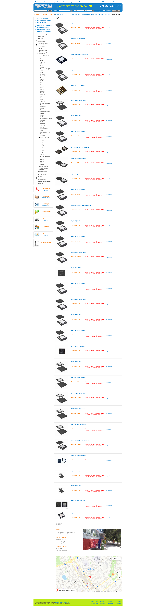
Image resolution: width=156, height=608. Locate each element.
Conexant (42, 72)
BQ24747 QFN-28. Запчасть (78, 393)
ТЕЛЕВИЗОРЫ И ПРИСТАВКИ (44, 31)
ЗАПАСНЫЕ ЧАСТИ (41, 24)
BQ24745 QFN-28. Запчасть (78, 377)
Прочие (42, 164)
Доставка (119, 603)
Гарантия (110, 603)
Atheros (42, 64)
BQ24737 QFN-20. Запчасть (78, 315)
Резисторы (40, 173)
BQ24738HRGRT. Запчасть (78, 346)
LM (42, 142)
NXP (41, 99)
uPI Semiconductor (45, 156)
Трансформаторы (42, 179)
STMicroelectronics (45, 132)
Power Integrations (45, 111)
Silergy (42, 127)
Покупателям (94, 601)
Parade (42, 108)
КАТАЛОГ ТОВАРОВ (60, 14)
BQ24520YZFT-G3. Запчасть (78, 85)
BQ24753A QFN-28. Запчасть (78, 424)
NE (42, 144)
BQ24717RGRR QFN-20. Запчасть (80, 147)
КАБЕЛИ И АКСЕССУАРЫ (43, 27)
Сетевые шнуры (42, 174)
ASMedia (42, 62)
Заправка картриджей (51, 2)
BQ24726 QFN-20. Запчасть (78, 221)
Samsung (42, 120)
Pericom (42, 110)
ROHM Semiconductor (46, 118)
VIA (41, 158)
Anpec (42, 60)
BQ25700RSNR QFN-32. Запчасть (80, 513)
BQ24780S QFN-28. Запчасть (78, 500)
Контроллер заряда (43, 43)
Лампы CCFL (41, 45)
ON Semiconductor (45, 103)
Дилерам (102, 601)
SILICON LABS (44, 128)
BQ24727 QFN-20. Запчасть (78, 236)
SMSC (42, 130)
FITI (41, 77)
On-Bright (42, 105)
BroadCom (43, 67)
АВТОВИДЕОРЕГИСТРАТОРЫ (44, 20)
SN (42, 147)
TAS (43, 149)
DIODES (42, 74)
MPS (41, 96)
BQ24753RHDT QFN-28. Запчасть (80, 440)
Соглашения (94, 603)
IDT (41, 84)
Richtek (42, 115)
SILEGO (42, 125)
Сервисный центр (68, 2)
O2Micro (42, 101)
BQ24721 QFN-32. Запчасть (78, 158)
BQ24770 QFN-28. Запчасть (78, 455)
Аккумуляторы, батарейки (45, 34)
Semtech (42, 123)
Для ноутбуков (43, 50)
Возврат (119, 601)
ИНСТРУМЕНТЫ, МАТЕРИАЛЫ (44, 25)
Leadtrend (42, 89)
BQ (42, 139)
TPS (43, 152)
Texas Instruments (45, 137)
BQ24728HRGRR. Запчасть (78, 268)
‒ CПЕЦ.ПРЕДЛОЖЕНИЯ (42, 18)
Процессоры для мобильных (43, 168)
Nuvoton (42, 98)
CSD (43, 140)
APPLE (41, 48)
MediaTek (42, 94)
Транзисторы (41, 178)
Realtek (42, 113)
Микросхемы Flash (44, 166)
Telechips (42, 135)
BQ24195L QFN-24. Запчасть (78, 23)
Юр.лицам (102, 603)
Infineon (42, 86)
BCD (41, 65)
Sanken (42, 122)
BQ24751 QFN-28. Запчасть (78, 408)
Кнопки (39, 40)
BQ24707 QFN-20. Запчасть (78, 116)
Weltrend (42, 161)
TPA (43, 151)
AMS (41, 58)
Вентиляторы (41, 36)
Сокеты (40, 176)
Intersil (42, 87)
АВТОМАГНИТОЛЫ (41, 22)
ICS (41, 82)
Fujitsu (42, 79)
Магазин (37, 2)
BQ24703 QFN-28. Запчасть (78, 100)
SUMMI (42, 134)
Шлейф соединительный (44, 181)
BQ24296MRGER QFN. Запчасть (79, 54)
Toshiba (42, 154)
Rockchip (42, 116)
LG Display (43, 91)
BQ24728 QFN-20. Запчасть (78, 252)
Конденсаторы (41, 41)
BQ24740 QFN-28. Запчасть (78, 361)
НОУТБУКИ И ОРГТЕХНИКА (43, 29)
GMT (41, 81)
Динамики (40, 38)
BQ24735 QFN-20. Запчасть (78, 283)
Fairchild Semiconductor (46, 75)
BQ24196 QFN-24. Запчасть (78, 38)
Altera (41, 57)
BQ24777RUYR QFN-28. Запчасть (80, 471)
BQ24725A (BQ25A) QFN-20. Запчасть (81, 205)
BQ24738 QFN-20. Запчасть (78, 330)
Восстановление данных (87, 2)
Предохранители (42, 171)
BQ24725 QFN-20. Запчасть (78, 189)
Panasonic (43, 106)
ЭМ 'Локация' (105, 2)
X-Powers (42, 163)
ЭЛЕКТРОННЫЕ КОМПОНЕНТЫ (44, 33)
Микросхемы (41, 46)
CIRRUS (42, 70)
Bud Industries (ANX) (45, 69)
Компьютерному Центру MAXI (62, 602)
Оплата (110, 601)
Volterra (42, 159)
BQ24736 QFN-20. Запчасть (78, 299)
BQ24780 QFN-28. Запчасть (78, 485)
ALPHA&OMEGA (44, 55)
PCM (43, 146)
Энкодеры (40, 183)
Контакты (116, 2)
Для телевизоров (43, 52)
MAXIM (42, 93)
